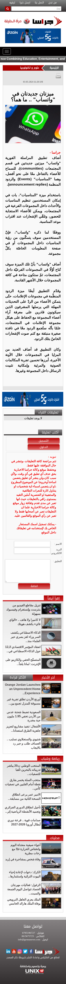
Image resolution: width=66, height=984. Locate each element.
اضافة (34, 586)
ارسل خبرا (25, 3)
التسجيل (44, 440)
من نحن (52, 3)
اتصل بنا (39, 3)
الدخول (44, 447)
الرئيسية (54, 67)
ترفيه (12, 3)
